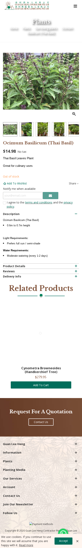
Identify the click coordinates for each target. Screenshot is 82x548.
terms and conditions (38, 202)
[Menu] (75, 6)
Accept (63, 541)
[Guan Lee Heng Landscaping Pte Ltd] (27, 6)
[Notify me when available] (50, 195)
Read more (26, 545)
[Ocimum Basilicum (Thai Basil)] (74, 114)
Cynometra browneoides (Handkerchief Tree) (41, 370)
